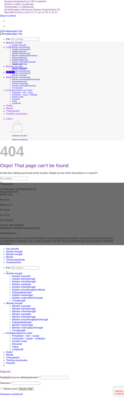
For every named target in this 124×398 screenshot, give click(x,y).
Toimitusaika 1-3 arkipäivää (15, 7)
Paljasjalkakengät (19, 82)
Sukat (14, 101)
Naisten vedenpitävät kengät (24, 62)
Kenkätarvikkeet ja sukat (19, 90)
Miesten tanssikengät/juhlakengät (26, 79)
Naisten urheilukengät (24, 281)
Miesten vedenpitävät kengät (24, 86)
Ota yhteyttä (12, 249)
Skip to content (8, 15)
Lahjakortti (16, 103)
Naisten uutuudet (19, 45)
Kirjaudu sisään (26, 389)
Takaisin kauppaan (20, 140)
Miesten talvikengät (20, 84)
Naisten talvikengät (22, 295)
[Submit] (1, 182)
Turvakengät (17, 64)
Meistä (9, 108)
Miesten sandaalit (19, 75)
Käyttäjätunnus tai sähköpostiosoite (19, 377)
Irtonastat (16, 99)
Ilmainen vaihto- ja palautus (16, 4)
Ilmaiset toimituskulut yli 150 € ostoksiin (22, 1)
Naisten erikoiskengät (23, 287)
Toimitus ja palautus (16, 113)
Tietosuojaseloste (15, 259)
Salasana (6, 383)
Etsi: (8, 39)
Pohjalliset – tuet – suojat (22, 93)
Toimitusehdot (13, 262)
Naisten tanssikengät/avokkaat (24, 56)
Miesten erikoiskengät (21, 77)
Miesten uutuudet (19, 69)
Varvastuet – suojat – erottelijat (24, 95)
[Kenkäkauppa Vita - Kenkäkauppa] (11, 32)
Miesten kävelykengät (21, 71)
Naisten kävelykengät (21, 47)
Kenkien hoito (17, 97)
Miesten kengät (14, 66)
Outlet (9, 105)
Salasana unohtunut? (11, 394)
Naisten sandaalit (21, 284)
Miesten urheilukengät (21, 73)
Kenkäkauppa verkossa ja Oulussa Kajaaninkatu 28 (29, 9)
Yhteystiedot (12, 111)
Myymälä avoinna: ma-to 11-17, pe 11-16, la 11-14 (27, 12)
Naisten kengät (14, 42)
